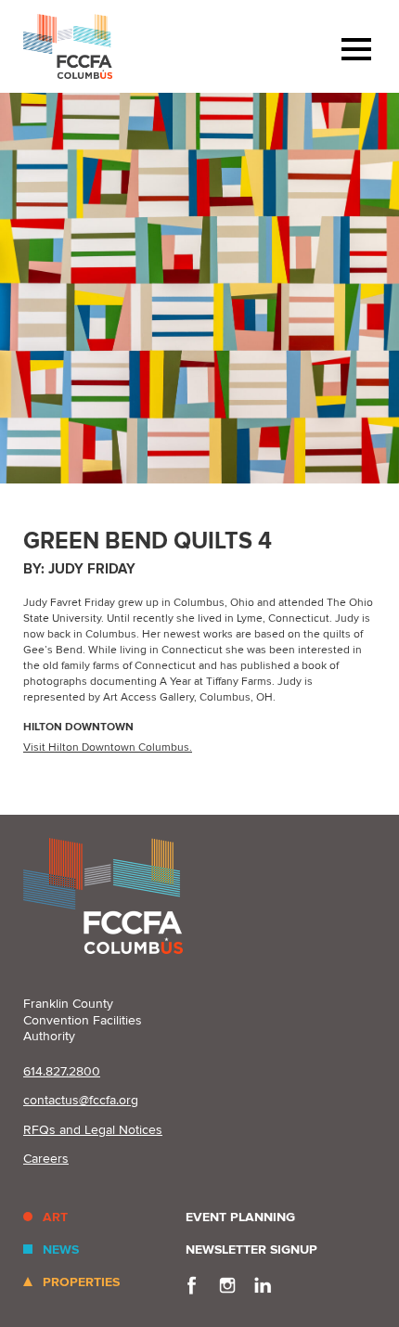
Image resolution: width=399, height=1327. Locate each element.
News (61, 1249)
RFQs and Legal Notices (92, 1130)
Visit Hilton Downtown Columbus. (107, 747)
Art (55, 1217)
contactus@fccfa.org (80, 1100)
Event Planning (240, 1217)
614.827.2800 (61, 1071)
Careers (46, 1158)
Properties (81, 1282)
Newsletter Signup (251, 1249)
